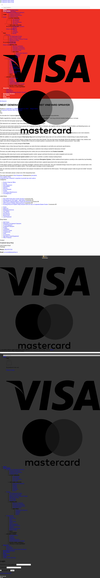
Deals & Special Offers (9, 182)
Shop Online (6, 11)
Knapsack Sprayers (14, 14)
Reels (17, 57)
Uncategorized (7, 193)
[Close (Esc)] (0, 576)
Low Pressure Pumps (15, 37)
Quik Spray (15, 51)
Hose (10, 63)
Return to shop (10, 29)
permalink (34, 175)
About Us (6, 88)
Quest (51, 349)
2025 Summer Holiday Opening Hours (13, 203)
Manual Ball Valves (14, 68)
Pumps (5, 190)
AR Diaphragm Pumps (15, 36)
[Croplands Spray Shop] (7, 1)
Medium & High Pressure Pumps (18, 39)
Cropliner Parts (13, 78)
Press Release (7, 189)
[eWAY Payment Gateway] (44, 258)
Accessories (13, 75)
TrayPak (14, 29)
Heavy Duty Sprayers (21, 53)
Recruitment (9, 91)
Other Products (7, 237)
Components (9, 58)
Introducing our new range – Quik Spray (14, 200)
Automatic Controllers (18, 47)
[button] (5, 14)
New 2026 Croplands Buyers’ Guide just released (16, 201)
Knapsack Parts (13, 16)
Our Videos (6, 95)
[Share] (2, 576)
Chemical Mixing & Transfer (17, 84)
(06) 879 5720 (8, 249)
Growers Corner (11, 77)
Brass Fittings (13, 72)
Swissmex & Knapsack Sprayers (15, 12)
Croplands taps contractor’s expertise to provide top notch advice (18, 178)
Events (5, 183)
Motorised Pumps (14, 40)
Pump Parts (12, 43)
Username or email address (8, 564)
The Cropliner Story (5, 177)
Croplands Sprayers (15, 25)
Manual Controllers (17, 46)
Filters (11, 65)
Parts (11, 74)
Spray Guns (12, 64)
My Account (6, 215)
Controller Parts (16, 50)
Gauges (11, 70)
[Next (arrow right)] (2, 577)
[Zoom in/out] (5, 576)
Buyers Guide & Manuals (16, 85)
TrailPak (14, 30)
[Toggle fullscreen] (3, 576)
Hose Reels (12, 61)
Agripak (14, 28)
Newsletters (6, 186)
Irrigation (18, 54)
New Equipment (3, 101)
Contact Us (6, 98)
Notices (5, 188)
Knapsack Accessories (15, 15)
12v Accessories (17, 22)
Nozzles (11, 60)
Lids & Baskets (13, 67)
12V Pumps (15, 21)
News (4, 96)
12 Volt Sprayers (14, 18)
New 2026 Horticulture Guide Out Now (13, 198)
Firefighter (15, 32)
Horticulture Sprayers (18, 26)
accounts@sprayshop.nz (11, 252)
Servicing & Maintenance (10, 192)
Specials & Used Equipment (17, 86)
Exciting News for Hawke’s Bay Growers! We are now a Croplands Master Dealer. (25, 204)
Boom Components (14, 71)
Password (3, 567)
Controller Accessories (18, 49)
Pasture (18, 56)
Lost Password (7, 217)
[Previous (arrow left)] (0, 577)
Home (5, 9)
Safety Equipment (14, 82)
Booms (14, 33)
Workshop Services (9, 93)
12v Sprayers (16, 19)
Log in (12, 570)
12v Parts (15, 23)
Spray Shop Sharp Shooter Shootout (16, 92)
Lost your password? (5, 573)
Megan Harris (34, 108)
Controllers (13, 44)
